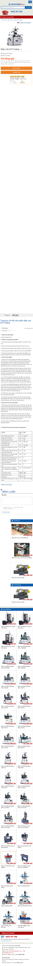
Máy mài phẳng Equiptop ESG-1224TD (24, 707)
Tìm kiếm (28, 7)
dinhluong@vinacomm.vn (8, 952)
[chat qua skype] (22, 81)
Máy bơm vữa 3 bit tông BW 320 (20, 538)
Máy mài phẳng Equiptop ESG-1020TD (7, 707)
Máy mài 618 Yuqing (6, 484)
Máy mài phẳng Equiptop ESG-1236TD (24, 687)
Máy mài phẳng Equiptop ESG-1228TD (7, 687)
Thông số (7, 315)
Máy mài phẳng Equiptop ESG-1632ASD (24, 667)
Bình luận (15, 315)
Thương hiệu (5, 328)
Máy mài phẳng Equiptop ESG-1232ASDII (24, 647)
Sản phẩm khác (7, 609)
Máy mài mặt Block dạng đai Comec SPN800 (24, 866)
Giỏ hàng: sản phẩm (24, 22)
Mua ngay (16, 68)
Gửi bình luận (6, 512)
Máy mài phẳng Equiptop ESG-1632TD (24, 727)
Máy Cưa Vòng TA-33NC (18, 577)
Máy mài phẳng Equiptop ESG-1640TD (7, 746)
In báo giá (16, 72)
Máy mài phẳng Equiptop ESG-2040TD (24, 746)
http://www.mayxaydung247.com (14, 951)
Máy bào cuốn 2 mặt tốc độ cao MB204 (22, 557)
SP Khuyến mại (17, 585)
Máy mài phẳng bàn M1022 (25, 906)
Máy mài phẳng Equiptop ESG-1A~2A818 (7, 806)
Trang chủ (3, 20)
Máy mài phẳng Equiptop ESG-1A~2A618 (24, 786)
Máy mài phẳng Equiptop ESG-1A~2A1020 (24, 806)
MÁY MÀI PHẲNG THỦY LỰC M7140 (24, 926)
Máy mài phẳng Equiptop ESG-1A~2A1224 (7, 826)
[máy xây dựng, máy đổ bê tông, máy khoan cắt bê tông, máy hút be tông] (16, 4)
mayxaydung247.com (6, 941)
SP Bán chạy (17, 520)
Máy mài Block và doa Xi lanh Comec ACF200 (24, 826)
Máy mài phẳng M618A (24, 886)
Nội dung (4, 495)
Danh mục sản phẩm (8, 17)
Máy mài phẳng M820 (6, 906)
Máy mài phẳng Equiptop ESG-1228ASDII (7, 667)
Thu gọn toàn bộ (29, 328)
